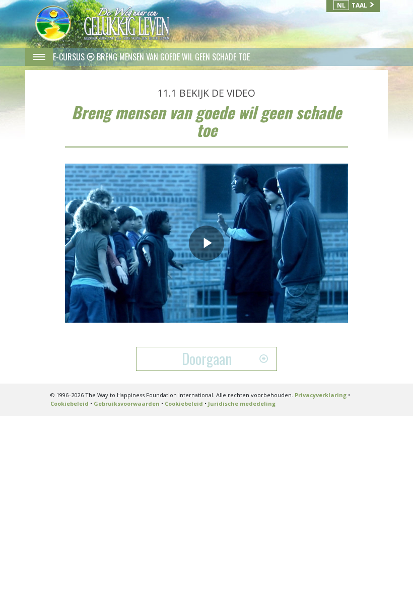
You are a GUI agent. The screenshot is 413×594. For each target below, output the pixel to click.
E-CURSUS (70, 57)
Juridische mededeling (242, 403)
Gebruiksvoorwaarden (127, 403)
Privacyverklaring (321, 395)
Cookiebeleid (69, 403)
